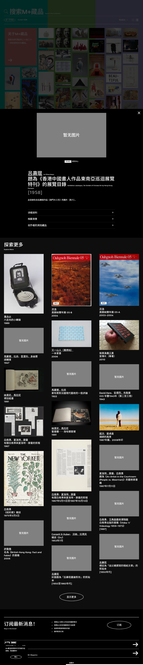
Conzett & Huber (61, 534)
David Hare (105, 392)
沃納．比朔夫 (79, 534)
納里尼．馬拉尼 (12, 395)
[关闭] (139, 113)
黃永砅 (7, 316)
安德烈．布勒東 (122, 392)
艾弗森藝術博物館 (118, 519)
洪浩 (54, 309)
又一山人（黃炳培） (62, 350)
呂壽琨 (35, 173)
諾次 (101, 433)
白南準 (7, 440)
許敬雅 (7, 549)
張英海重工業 (106, 353)
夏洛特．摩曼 (21, 440)
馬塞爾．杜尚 (11, 356)
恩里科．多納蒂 (29, 356)
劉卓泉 (110, 433)
